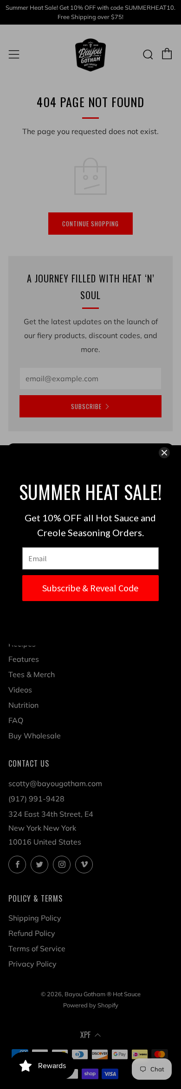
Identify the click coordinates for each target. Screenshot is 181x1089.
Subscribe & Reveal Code (90, 588)
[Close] (164, 452)
